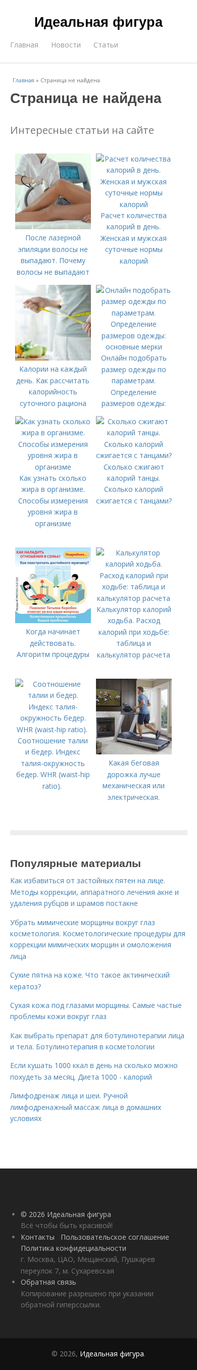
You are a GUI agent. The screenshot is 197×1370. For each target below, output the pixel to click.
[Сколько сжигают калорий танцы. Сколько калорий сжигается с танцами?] (134, 455)
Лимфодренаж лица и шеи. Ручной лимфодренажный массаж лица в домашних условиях (85, 1107)
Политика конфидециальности (73, 1248)
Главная (24, 44)
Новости (66, 44)
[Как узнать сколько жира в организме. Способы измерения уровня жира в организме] (53, 467)
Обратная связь (48, 1282)
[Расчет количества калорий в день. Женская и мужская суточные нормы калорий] (134, 204)
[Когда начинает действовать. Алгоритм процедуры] (53, 620)
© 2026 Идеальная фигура (66, 1214)
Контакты (38, 1237)
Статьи (105, 44)
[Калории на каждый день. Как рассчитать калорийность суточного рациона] (53, 358)
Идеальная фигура (98, 21)
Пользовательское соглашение (115, 1237)
